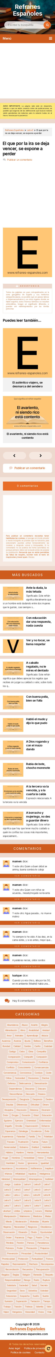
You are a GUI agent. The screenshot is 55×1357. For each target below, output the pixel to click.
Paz (47, 1237)
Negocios (32, 1227)
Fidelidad (48, 1136)
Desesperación (9, 1099)
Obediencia (45, 1227)
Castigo (12, 1051)
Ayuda (27, 1041)
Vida (49, 1312)
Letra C (47, 1184)
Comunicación (28, 1062)
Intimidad (6, 1179)
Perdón (20, 1243)
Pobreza (10, 1248)
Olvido (34, 1232)
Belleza (37, 1041)
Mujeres (7, 1227)
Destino (49, 1099)
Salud (34, 1285)
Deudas (9, 1104)
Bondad (6, 1046)
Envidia (19, 1126)
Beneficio (48, 1041)
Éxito (47, 1131)
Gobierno (24, 1147)
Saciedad (23, 1285)
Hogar (5, 1158)
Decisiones (33, 1078)
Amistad (46, 1030)
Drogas (15, 1115)
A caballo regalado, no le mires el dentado (37, 666)
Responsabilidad (13, 1280)
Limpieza (28, 1211)
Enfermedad (45, 1120)
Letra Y (37, 1205)
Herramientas (43, 1152)
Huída (50, 1158)
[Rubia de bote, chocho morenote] (13, 775)
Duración (26, 1115)
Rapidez (5, 1264)
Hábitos (9, 1152)
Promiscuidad (8, 1258)
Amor (9, 1035)
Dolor (5, 1115)
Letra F (27, 1189)
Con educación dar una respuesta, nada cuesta (38, 621)
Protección (23, 1258)
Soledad (44, 1290)
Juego (7, 1184)
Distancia (34, 1110)
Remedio (37, 1274)
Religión (26, 1274)
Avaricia (17, 1041)
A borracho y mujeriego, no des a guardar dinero (38, 816)
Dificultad (35, 1104)
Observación (9, 1232)
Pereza (30, 1243)
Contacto (39, 1352)
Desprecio (37, 1099)
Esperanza (10, 1131)
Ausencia (6, 1041)
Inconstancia (21, 1168)
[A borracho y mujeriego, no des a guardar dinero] (13, 824)
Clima (30, 1051)
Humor (21, 1163)
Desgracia (24, 1099)
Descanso (30, 1088)
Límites (17, 1211)
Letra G (37, 1189)
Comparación (14, 1057)
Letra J (17, 1195)
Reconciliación (12, 1269)
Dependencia (15, 1088)
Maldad (48, 1211)
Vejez (6, 1312)
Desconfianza (16, 1094)
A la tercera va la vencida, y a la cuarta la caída (37, 790)
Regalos (5, 1274)
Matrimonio (25, 1216)
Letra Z (47, 1205)
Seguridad (11, 1290)
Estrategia (23, 1131)
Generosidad (10, 1147)
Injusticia (32, 1173)
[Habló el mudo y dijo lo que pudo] (13, 730)
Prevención (12, 1253)
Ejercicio (19, 1120)
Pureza (49, 1258)
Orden (9, 1237)
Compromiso (12, 1062)
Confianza (43, 1062)
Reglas (16, 1274)
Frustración (23, 1142)
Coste (48, 1072)
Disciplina (9, 1110)
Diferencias (22, 1104)
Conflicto (10, 1067)
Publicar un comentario (19, 159)
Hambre (20, 1152)
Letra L (27, 1195)
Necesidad (19, 1227)
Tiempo (46, 1301)
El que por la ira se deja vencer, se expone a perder (26, 148)
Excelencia (36, 1131)
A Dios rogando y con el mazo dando (37, 745)
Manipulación (10, 1216)
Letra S (47, 1200)
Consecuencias (41, 1067)
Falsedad (21, 1136)
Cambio (27, 1046)
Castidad (48, 1046)
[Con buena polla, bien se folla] (13, 708)
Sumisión (9, 1301)
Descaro (42, 1088)
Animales (19, 1035)
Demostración (40, 1083)
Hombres (16, 1158)
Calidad (17, 1046)
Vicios (41, 1312)
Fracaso (11, 1142)
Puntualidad (37, 1258)
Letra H (47, 1189)
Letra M (36, 1195)
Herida (30, 1152)
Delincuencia (25, 1083)
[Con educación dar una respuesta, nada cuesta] (13, 629)
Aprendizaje (32, 1035)
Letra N (47, 1195)
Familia (32, 1136)
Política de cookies (20, 1352)
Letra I (7, 1195)
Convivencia (25, 1072)
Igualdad (45, 1163)
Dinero (46, 1104)
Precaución (31, 1248)
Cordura (38, 1072)
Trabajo (7, 1306)
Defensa (12, 1083)
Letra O (7, 1200)
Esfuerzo (46, 1126)
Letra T (7, 1205)
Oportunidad (46, 1232)
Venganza (17, 1312)
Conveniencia (10, 1072)
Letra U (17, 1205)
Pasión (39, 1237)
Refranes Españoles (27, 10)
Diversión (46, 1110)
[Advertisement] (27, 70)
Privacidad (26, 1253)
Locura (38, 1211)
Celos (22, 1051)
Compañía (41, 1051)
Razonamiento (19, 1264)
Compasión (41, 1057)
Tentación (35, 1301)
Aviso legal (14, 1348)
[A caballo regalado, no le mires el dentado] (13, 674)
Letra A (27, 1184)
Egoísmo (8, 1120)
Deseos (41, 1094)
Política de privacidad (35, 1348)
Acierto (34, 1025)
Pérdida (9, 1243)
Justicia (17, 1184)
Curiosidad (20, 1078)
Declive (45, 1078)
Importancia (7, 1168)
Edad (36, 1115)
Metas (48, 1216)
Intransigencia (35, 1179)
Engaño (8, 1126)
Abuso (25, 1025)
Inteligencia (45, 1173)
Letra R (37, 1200)
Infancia (8, 1173)
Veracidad (30, 1312)
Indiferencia (36, 1168)
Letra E (17, 1189)
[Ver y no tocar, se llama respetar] (13, 652)
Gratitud (35, 1147)
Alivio (22, 1030)
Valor (49, 1306)
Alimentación (11, 1030)
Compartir (28, 1057)
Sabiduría (11, 1285)
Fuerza (35, 1142)
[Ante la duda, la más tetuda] (13, 599)
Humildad (10, 1163)
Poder (20, 1248)
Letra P (17, 1200)
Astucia (45, 1035)
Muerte (45, 1221)
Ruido (36, 1280)
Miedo (9, 1221)
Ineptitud (49, 1168)
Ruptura (46, 1280)
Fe (39, 1136)
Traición (18, 1306)
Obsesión (22, 1232)
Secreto (44, 1285)
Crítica (8, 1078)
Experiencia (7, 1136)
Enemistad (31, 1120)
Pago (30, 1237)
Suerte (46, 1296)
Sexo (22, 1290)
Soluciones (11, 1296)
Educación (47, 1115)
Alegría (44, 1025)
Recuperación (42, 1269)
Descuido (30, 1094)
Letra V (27, 1205)
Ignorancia (32, 1163)
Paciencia (19, 1237)
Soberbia (32, 1290)
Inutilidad (49, 1179)
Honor (41, 1158)
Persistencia (43, 1243)
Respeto (49, 1274)
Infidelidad (20, 1173)
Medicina (37, 1216)
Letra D (7, 1189)
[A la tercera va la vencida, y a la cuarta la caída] (13, 798)
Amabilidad (34, 1030)
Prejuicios (44, 1248)
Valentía (39, 1306)
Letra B (37, 1184)
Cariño (37, 1046)
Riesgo (27, 1280)
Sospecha (24, 1296)
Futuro (45, 1142)
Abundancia (12, 1025)
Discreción (21, 1110)
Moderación (21, 1221)
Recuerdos (27, 1269)
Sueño (36, 1296)
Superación (21, 1301)
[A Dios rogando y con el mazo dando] (13, 753)
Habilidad (46, 1147)
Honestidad (29, 1158)
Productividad (41, 1253)
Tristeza (28, 1306)
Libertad (7, 1211)
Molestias (34, 1221)
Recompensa (47, 1264)
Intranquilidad (19, 1179)
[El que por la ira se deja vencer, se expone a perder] (27, 276)
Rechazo (33, 1264)
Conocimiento (24, 1067)
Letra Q (27, 1200)
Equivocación (32, 1126)
